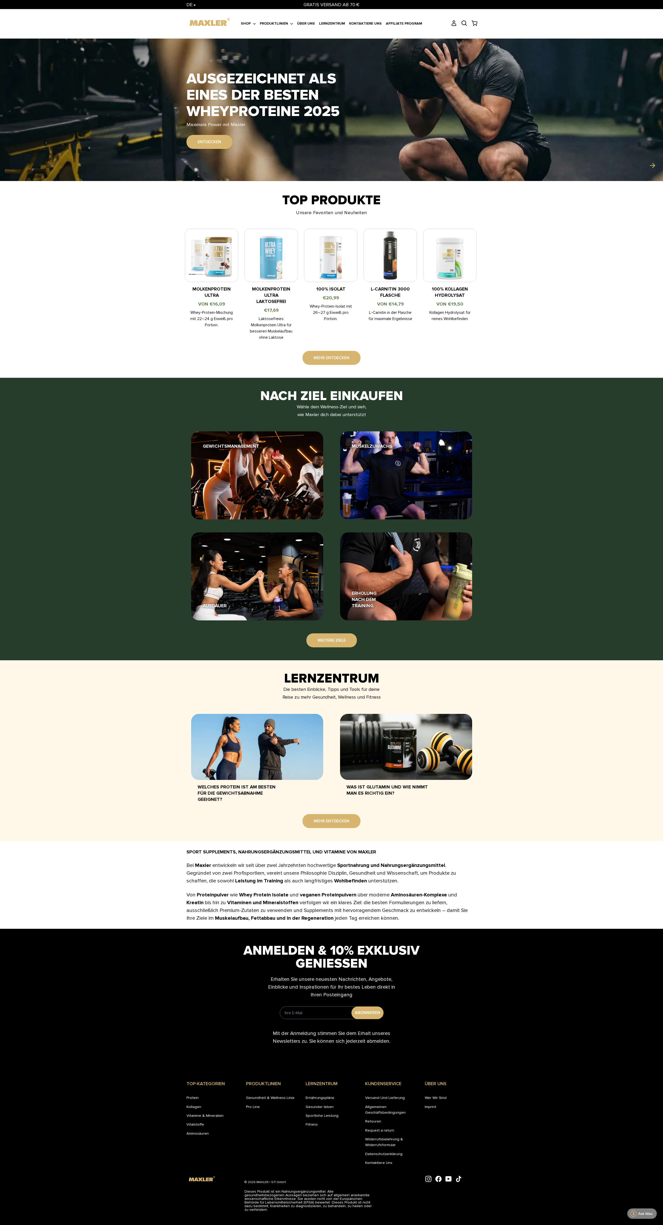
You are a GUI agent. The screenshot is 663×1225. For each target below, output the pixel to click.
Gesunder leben (320, 1106)
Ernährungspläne (320, 1097)
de (190, 5)
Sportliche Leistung (322, 1115)
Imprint (430, 1106)
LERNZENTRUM (332, 23)
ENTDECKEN (209, 133)
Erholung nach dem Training (364, 599)
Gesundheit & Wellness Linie (270, 1097)
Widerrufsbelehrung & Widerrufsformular (384, 1142)
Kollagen (193, 1106)
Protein (192, 1097)
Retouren (373, 1121)
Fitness (312, 1124)
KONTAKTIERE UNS (365, 23)
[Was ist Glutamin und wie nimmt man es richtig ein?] (406, 747)
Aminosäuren (197, 1133)
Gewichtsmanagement (231, 446)
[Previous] (10, 165)
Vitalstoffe (195, 1124)
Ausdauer (215, 605)
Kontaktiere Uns (378, 1162)
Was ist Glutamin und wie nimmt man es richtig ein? (387, 790)
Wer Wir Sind (435, 1097)
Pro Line (253, 1106)
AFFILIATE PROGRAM (404, 23)
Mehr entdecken (331, 357)
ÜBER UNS (306, 23)
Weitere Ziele (332, 640)
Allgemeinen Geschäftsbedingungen (385, 1109)
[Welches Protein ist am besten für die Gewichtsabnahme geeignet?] (257, 747)
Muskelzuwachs (372, 446)
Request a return (379, 1130)
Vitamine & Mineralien (205, 1115)
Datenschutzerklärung (383, 1153)
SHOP (246, 23)
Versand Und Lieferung (385, 1097)
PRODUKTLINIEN (274, 23)
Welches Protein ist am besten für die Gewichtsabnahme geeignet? (237, 793)
